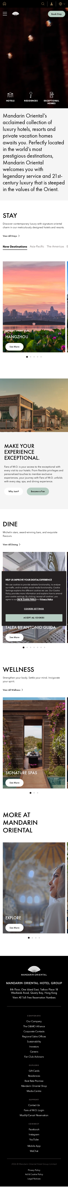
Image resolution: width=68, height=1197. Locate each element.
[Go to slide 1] (27, 357)
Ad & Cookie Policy (27, 599)
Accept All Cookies (34, 617)
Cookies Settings (34, 609)
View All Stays (10, 235)
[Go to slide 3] (34, 357)
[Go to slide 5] (41, 357)
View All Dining (10, 544)
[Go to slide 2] (30, 357)
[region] (34, 598)
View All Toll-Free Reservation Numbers (34, 997)
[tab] (15, 247)
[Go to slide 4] (37, 357)
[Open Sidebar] (5, 14)
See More (14, 346)
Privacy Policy (46, 599)
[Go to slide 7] (44, 647)
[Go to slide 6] (41, 647)
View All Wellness (11, 689)
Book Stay (56, 14)
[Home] (15, 14)
